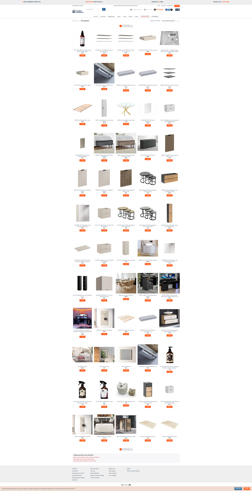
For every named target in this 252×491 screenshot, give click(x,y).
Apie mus (92, 471)
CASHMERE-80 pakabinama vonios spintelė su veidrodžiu (169, 261)
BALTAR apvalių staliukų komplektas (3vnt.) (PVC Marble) (147, 226)
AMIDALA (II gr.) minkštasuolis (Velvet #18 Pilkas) (104, 156)
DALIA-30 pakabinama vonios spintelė (126, 260)
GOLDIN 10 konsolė (82, 366)
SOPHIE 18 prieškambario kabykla (82, 436)
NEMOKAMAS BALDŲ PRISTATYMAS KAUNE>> (126, 5)
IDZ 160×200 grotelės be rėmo (169, 436)
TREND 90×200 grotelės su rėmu (82, 120)
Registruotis (112, 468)
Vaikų (118, 16)
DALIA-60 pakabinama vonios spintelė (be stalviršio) (104, 226)
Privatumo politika (94, 477)
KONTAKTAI (170, 5)
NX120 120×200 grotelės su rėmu (126, 330)
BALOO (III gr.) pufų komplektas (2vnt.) (126, 401)
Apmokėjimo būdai (76, 475)
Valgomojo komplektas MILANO (126, 295)
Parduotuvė (75, 21)
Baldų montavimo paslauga (97, 475)
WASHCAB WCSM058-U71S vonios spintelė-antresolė (104, 296)
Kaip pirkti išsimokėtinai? (78, 473)
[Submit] (103, 9)
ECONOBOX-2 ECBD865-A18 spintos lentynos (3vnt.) (104, 50)
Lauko (136, 16)
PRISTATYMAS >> (94, 2)
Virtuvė (96, 16)
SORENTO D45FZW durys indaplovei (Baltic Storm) (169, 156)
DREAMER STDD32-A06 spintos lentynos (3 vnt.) (147, 331)
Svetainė (102, 16)
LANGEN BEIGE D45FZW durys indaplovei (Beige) (82, 156)
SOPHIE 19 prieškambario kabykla (104, 330)
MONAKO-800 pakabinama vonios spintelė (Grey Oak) (169, 226)
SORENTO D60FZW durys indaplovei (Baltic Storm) (126, 190)
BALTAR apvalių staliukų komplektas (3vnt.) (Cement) (147, 190)
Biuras (130, 16)
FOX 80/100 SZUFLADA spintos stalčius (147, 50)
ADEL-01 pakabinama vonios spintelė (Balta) (104, 121)
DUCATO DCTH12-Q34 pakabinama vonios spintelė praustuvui (169, 331)
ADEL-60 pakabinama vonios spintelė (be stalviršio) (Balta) (170, 402)
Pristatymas (75, 471)
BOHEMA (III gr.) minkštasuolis (104, 436)
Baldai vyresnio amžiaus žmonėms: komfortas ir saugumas (86, 457)
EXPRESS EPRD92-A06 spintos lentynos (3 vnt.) (147, 86)
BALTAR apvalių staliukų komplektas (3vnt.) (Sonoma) (126, 226)
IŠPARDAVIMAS (145, 16)
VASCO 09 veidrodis (104, 366)
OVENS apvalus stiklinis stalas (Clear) (126, 120)
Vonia (124, 16)
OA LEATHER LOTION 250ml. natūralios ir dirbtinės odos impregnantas (169, 367)
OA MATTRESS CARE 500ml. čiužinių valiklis (104, 402)
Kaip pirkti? (75, 480)
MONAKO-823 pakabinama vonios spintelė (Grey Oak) (170, 190)
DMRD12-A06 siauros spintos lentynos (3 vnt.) (169, 86)
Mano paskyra (112, 471)
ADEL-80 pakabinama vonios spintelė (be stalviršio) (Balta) (170, 121)
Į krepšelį (82, 55)
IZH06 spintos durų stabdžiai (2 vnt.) (148, 366)
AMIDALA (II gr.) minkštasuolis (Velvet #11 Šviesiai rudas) (126, 156)
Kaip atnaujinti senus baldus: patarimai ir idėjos (84, 459)
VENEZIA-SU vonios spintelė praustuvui (147, 260)
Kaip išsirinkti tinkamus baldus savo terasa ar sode (85, 461)
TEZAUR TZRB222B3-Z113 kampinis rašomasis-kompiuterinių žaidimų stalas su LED (82, 332)
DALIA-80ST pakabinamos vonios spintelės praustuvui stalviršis (82, 261)
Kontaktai (74, 468)
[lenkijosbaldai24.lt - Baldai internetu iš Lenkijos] (78, 11)
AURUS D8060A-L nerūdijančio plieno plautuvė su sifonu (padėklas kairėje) (169, 50)
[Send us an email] (171, 9)
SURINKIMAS (155, 16)
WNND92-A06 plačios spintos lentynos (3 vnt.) (126, 86)
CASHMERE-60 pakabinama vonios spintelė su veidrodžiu (82, 226)
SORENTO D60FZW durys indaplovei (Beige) (104, 190)
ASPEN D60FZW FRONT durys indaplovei (148, 121)
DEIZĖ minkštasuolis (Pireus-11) (148, 155)
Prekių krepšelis (112, 473)
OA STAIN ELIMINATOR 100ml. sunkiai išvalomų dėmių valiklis (82, 50)
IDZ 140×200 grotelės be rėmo (147, 436)
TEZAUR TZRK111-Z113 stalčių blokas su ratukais (148, 296)
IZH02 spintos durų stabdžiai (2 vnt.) (104, 85)
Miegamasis (111, 16)
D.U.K (159, 5)
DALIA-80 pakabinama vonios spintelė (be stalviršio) (104, 261)
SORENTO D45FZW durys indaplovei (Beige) (82, 190)
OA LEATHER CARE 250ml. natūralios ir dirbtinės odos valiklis (82, 402)
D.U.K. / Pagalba (112, 475)
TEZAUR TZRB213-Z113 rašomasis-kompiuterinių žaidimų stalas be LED (169, 296)
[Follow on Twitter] (169, 9)
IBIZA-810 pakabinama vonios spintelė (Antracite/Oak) (148, 402)
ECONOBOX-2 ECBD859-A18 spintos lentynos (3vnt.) (126, 50)
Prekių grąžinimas (94, 473)
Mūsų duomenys (94, 468)
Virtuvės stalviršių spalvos (133, 471)
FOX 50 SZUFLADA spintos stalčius (82, 85)
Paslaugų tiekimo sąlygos (78, 477)
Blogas (128, 468)
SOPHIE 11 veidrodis (126, 366)
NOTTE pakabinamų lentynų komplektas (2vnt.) (82, 296)
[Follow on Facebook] (166, 9)
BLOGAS (163, 5)
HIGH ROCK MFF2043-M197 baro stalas (126, 436)
